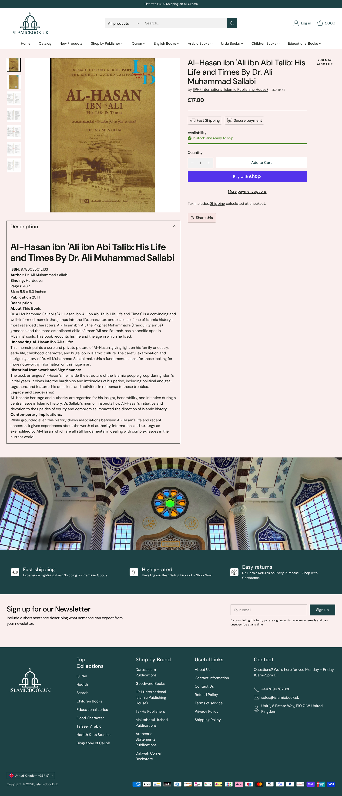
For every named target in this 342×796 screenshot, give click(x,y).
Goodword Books (150, 683)
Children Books (89, 701)
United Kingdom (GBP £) (32, 776)
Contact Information (212, 677)
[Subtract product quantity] (192, 163)
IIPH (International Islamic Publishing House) (230, 89)
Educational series (92, 709)
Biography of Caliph (93, 743)
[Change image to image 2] (14, 82)
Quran (82, 676)
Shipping (217, 203)
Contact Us (204, 686)
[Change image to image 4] (14, 115)
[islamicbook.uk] (30, 23)
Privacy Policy (206, 711)
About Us (203, 669)
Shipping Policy (208, 719)
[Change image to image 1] (14, 65)
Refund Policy (206, 694)
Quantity (195, 152)
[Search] (232, 23)
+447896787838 (275, 689)
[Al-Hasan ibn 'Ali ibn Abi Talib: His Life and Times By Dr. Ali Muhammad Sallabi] (102, 135)
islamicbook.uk (47, 784)
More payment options (247, 191)
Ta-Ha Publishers (150, 711)
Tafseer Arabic (89, 726)
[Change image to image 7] (14, 165)
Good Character (90, 717)
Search (82, 692)
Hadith (82, 684)
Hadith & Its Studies (94, 734)
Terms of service (209, 703)
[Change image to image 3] (14, 98)
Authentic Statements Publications (146, 739)
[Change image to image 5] (14, 132)
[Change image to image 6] (14, 149)
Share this (204, 217)
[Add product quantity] (209, 163)
